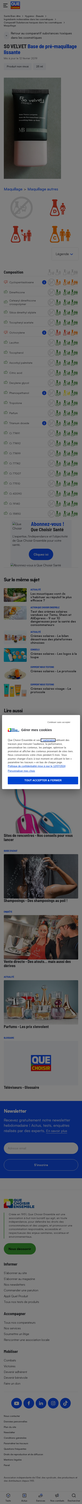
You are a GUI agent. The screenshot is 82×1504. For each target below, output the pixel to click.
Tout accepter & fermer (43, 780)
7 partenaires (48, 740)
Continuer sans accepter (58, 722)
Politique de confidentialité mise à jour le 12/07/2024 (36, 766)
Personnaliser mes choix (21, 770)
